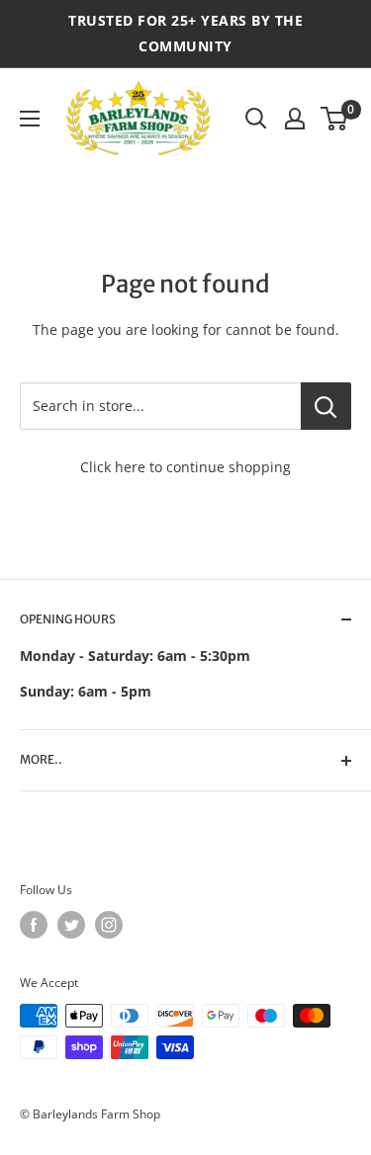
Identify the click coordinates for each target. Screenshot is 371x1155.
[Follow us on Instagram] (109, 925)
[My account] (295, 118)
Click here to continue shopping (185, 466)
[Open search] (256, 118)
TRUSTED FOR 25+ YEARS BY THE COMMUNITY (185, 33)
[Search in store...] (326, 406)
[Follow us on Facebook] (33, 925)
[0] (335, 118)
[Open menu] (30, 118)
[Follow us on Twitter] (71, 925)
